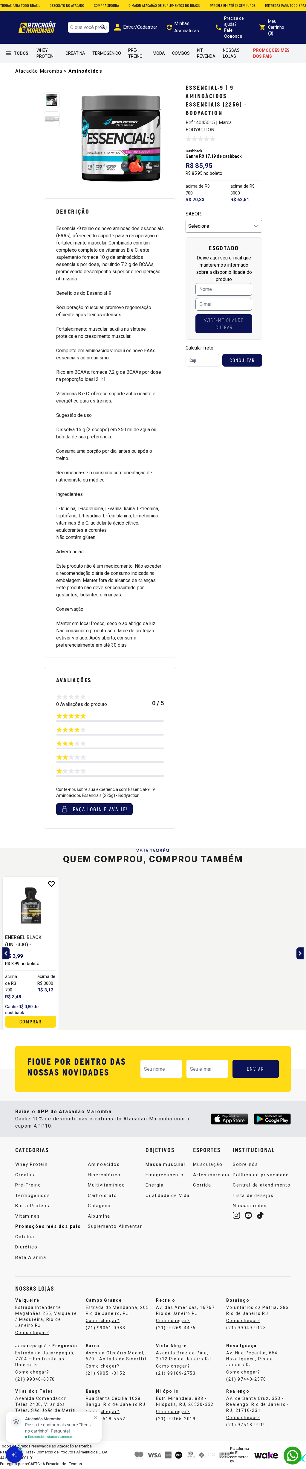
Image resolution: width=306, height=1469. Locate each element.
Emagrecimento (164, 1175)
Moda (159, 53)
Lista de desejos (253, 1195)
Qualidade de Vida (168, 1195)
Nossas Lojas (231, 53)
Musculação (207, 1164)
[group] (121, 138)
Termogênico (106, 53)
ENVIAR (255, 1069)
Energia (155, 1185)
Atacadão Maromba (38, 71)
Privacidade (56, 1464)
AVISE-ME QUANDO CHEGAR (224, 323)
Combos (181, 53)
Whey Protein (44, 53)
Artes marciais (211, 1175)
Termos (75, 1464)
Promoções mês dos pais (271, 53)
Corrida (202, 1185)
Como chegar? (173, 1320)
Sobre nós (245, 1164)
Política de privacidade (261, 1175)
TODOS (21, 53)
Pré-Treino (135, 53)
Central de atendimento (262, 1185)
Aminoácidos (85, 71)
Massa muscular (166, 1164)
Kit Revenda (206, 53)
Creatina (75, 53)
